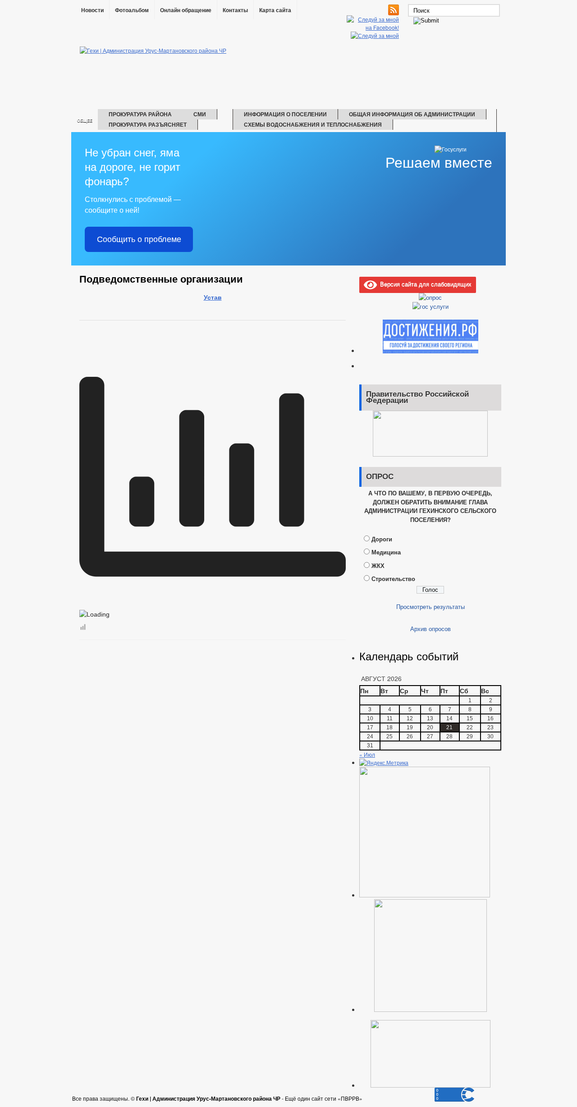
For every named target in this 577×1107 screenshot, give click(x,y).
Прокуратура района (140, 114)
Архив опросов (430, 628)
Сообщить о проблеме (139, 239)
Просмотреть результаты (430, 606)
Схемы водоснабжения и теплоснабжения (313, 124)
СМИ (199, 114)
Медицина (386, 552)
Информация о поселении (285, 114)
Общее (84, 121)
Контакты (235, 10)
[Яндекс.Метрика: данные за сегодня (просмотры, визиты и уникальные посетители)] (383, 763)
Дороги (381, 539)
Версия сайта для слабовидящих (424, 283)
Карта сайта (275, 10)
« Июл (367, 754)
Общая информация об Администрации (412, 114)
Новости (92, 10)
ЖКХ (378, 565)
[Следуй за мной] (376, 35)
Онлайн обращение (185, 10)
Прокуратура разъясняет (148, 124)
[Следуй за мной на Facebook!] (374, 27)
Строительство (393, 578)
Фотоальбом (132, 10)
